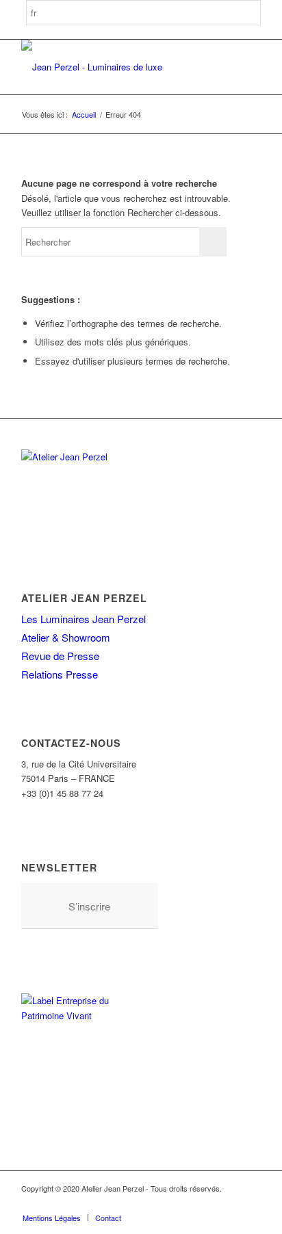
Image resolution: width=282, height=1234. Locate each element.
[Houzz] (209, 1203)
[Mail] (250, 1203)
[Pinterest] (189, 1203)
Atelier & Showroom (65, 637)
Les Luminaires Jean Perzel (83, 619)
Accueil (84, 114)
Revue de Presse (60, 655)
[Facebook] (148, 1203)
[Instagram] (168, 1203)
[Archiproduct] (230, 1203)
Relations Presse (59, 674)
